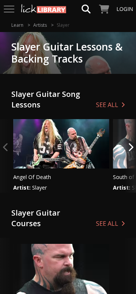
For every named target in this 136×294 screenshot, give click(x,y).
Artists (40, 25)
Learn (17, 25)
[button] (130, 156)
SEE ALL (107, 105)
